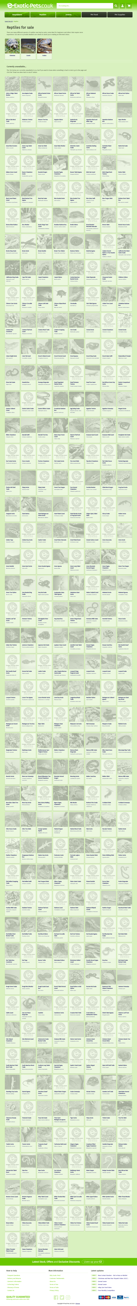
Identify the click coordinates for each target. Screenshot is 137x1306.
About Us (52, 1281)
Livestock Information (14, 1281)
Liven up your (91, 1261)
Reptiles (42, 15)
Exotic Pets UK (9, 21)
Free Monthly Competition (103, 1290)
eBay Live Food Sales (102, 1287)
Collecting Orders (13, 1284)
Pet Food (94, 15)
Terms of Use (53, 1284)
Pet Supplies (120, 15)
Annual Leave (99, 1281)
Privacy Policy (54, 1290)
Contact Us (10, 1290)
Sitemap (78, 1303)
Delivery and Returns (14, 1278)
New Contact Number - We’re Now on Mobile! (109, 1275)
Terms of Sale (54, 1287)
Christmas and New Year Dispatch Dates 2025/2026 (111, 1278)
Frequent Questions (13, 1275)
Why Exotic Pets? (55, 1275)
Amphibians (17, 15)
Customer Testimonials (56, 1278)
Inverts (69, 15)
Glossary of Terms (13, 1287)
